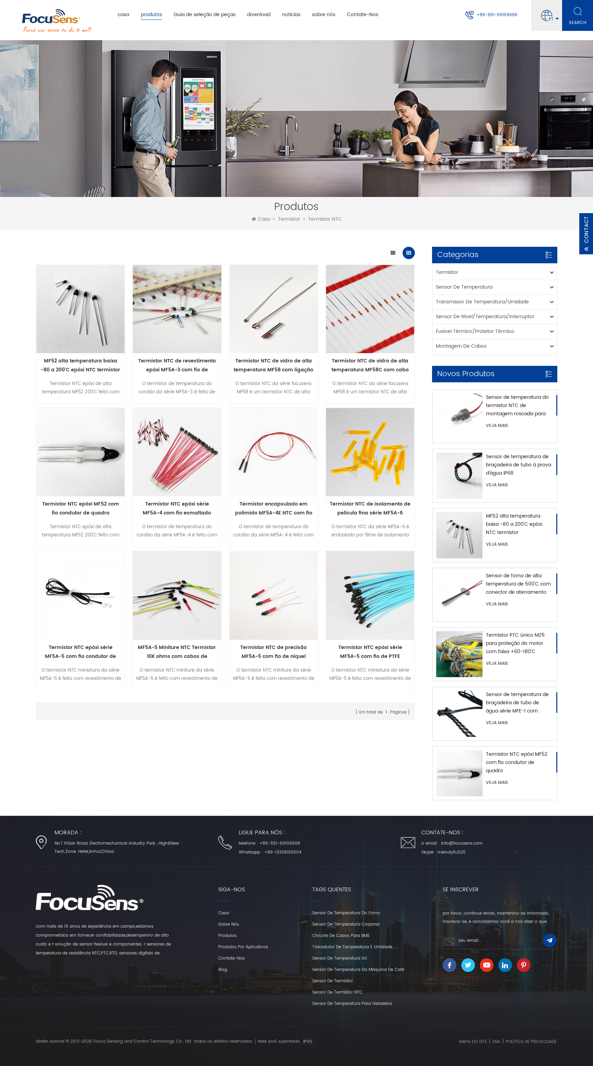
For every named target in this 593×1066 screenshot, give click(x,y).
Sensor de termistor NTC (337, 992)
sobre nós (323, 15)
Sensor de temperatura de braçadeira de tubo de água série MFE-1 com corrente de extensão (517, 703)
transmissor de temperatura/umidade (482, 302)
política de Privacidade (531, 1042)
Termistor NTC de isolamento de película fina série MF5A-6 (370, 508)
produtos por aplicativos (243, 947)
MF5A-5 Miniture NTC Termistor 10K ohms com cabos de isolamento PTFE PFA (177, 652)
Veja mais (497, 425)
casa (123, 15)
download (258, 15)
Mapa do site (473, 1042)
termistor (289, 219)
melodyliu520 (452, 852)
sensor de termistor (332, 981)
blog (222, 969)
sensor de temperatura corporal (346, 924)
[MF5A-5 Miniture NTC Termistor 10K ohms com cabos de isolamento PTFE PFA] (177, 595)
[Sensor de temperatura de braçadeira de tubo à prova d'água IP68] (459, 476)
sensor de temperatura (464, 287)
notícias (291, 15)
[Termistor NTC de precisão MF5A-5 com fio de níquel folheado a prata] (274, 595)
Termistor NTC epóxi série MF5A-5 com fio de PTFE (370, 652)
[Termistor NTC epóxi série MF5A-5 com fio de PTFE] (370, 595)
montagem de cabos (461, 346)
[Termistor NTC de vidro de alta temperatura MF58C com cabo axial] (370, 309)
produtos (151, 15)
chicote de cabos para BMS (341, 935)
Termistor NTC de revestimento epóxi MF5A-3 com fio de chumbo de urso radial (177, 365)
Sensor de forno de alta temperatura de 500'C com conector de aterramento (518, 584)
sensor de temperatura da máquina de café (358, 969)
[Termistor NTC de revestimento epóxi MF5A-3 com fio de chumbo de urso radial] (177, 309)
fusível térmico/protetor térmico (475, 331)
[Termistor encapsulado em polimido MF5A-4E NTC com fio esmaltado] (274, 452)
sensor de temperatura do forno (346, 913)
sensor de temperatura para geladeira (352, 1003)
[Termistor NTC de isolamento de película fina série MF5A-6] (370, 452)
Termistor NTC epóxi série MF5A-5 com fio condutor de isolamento (80, 652)
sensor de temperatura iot (339, 958)
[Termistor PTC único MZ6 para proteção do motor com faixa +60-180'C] (459, 654)
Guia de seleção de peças (204, 15)
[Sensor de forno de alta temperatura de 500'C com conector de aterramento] (459, 595)
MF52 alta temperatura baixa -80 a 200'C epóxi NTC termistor (514, 524)
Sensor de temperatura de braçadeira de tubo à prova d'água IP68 (518, 465)
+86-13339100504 (283, 852)
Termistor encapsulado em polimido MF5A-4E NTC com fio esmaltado (273, 509)
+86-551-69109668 (497, 15)
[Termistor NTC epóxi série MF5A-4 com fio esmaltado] (177, 452)
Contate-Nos (362, 15)
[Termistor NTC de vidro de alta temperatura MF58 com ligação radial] (274, 309)
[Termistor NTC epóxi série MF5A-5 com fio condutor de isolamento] (80, 595)
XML (496, 1042)
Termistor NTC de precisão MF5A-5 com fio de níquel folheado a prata (273, 652)
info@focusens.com (461, 843)
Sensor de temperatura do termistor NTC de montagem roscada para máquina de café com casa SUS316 (518, 405)
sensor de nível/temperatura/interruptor (485, 317)
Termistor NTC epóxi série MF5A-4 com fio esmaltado (177, 508)
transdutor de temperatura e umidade (352, 947)
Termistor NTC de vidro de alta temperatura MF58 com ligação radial (273, 365)
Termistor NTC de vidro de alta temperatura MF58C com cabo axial (370, 365)
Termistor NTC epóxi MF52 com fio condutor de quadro (516, 762)
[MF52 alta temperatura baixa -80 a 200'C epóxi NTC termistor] (459, 535)
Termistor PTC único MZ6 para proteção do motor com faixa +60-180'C (515, 643)
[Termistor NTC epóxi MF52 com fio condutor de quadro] (459, 773)
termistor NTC (325, 219)
